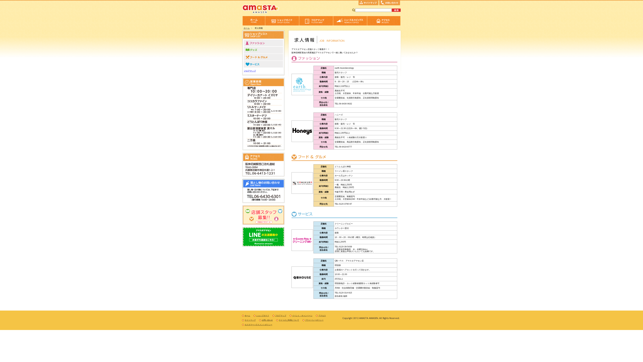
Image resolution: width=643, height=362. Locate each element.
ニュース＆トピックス (350, 20)
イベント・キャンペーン (302, 316)
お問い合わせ (389, 3)
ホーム (253, 20)
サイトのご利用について (289, 320)
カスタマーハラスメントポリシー (258, 325)
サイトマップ (368, 3)
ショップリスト (282, 20)
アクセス (384, 20)
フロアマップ (316, 20)
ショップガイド (262, 316)
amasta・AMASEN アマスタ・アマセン (260, 9)
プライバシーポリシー (314, 320)
